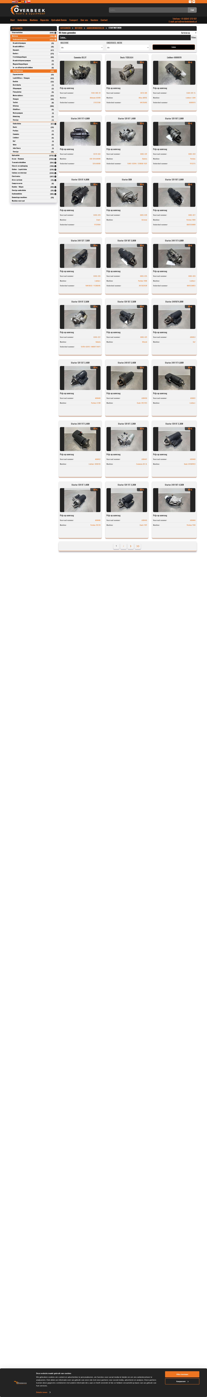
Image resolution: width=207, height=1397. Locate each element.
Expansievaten (18, 74)
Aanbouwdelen (17, 193)
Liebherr (16, 137)
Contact (104, 20)
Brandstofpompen (19, 43)
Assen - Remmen (18, 158)
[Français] (26, 1)
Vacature (94, 20)
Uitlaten (16, 105)
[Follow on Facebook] (190, 1)
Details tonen (41, 1392)
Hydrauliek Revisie (59, 20)
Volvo (14, 144)
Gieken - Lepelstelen (19, 169)
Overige (15, 120)
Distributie (17, 85)
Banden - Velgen (17, 186)
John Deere (17, 148)
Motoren (15, 36)
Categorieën (17, 28)
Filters (193, 37)
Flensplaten (17, 91)
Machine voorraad (18, 200)
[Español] (22, 1)
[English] (16, 1)
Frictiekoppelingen (20, 57)
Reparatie (44, 20)
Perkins (15, 130)
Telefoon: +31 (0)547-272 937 (184, 18)
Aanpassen (181, 1381)
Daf (14, 141)
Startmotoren (18, 71)
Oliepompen (17, 88)
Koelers (15, 53)
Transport (73, 20)
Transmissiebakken (19, 162)
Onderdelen (22, 20)
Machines (34, 20)
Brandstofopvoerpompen (22, 60)
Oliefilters (16, 109)
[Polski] (29, 1)
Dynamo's (16, 50)
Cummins (16, 134)
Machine (64, 42)
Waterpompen (18, 113)
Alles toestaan (182, 1374)
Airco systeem (17, 179)
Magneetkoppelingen (20, 64)
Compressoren (17, 183)
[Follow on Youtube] (193, 1)
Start (12, 20)
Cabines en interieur (19, 172)
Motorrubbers (18, 95)
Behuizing (16, 116)
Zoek (192, 9)
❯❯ (137, 546)
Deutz (15, 127)
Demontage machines (19, 197)
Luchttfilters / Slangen (21, 78)
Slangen (16, 99)
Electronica (16, 176)
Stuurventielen (17, 32)
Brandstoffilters (18, 46)
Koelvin (15, 81)
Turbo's (15, 102)
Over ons (84, 20)
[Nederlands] (13, 1)
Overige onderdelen (19, 190)
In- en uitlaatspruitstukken (23, 67)
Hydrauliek (15, 155)
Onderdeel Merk (114, 42)
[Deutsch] (19, 1)
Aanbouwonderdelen (20, 39)
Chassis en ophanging (20, 165)
